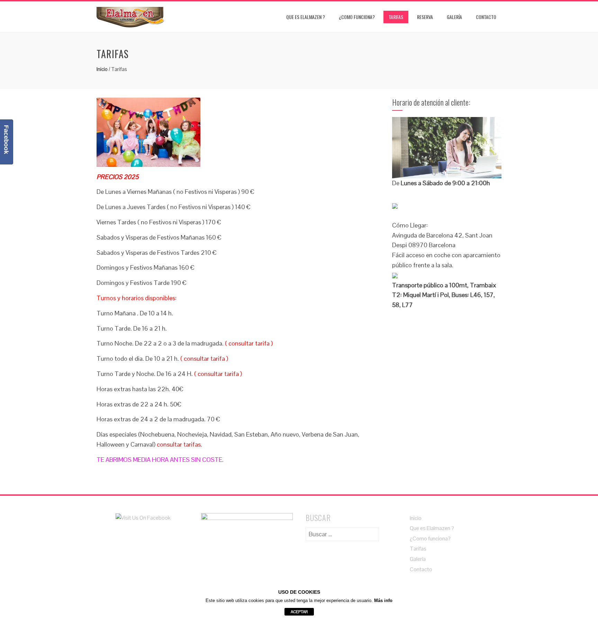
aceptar (299, 611)
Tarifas (396, 16)
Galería (454, 16)
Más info (383, 600)
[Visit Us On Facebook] (143, 517)
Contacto (486, 16)
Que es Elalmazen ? (305, 16)
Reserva (425, 16)
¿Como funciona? (357, 16)
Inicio (102, 69)
